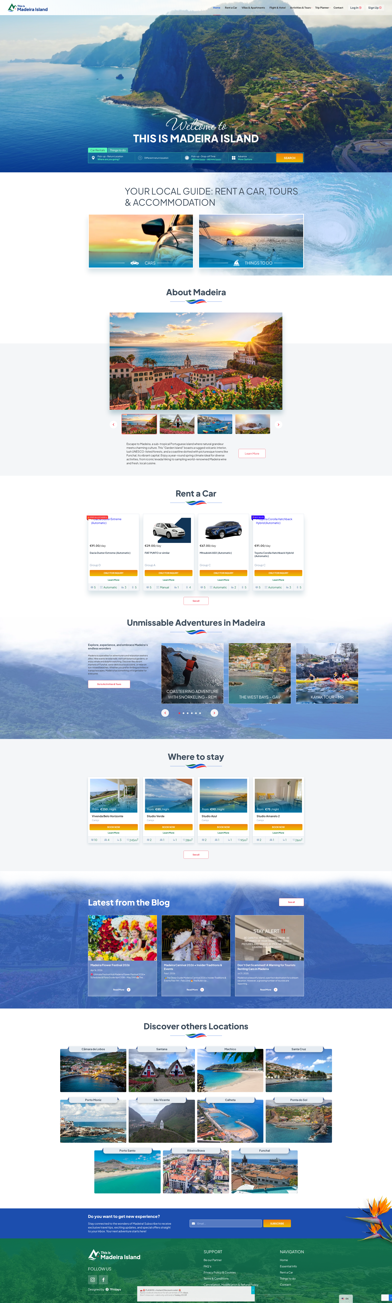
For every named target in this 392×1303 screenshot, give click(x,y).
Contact (338, 7)
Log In (354, 7)
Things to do (288, 1278)
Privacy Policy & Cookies (220, 1272)
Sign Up (373, 7)
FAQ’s (207, 1266)
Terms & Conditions (216, 1278)
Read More (119, 989)
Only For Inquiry (113, 573)
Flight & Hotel (278, 7)
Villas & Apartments (253, 7)
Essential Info (288, 1266)
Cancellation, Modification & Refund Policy (231, 1284)
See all (196, 600)
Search (289, 158)
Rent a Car (231, 7)
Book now (113, 827)
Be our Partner (213, 1260)
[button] (278, 424)
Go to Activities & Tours (109, 684)
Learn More (252, 453)
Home (216, 7)
